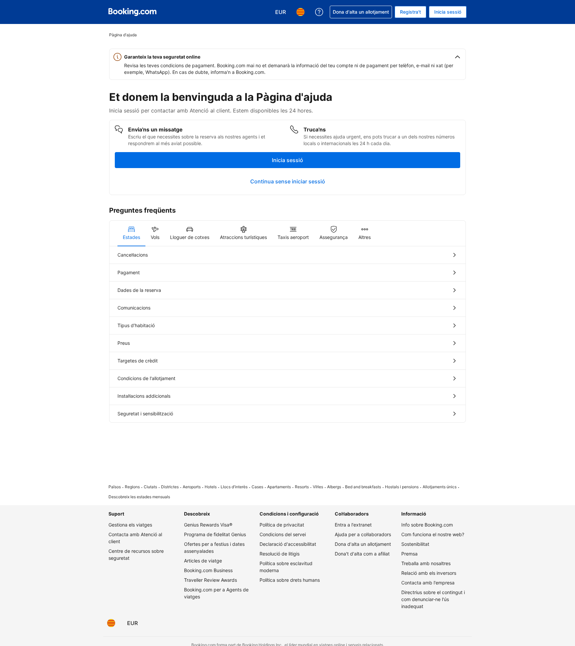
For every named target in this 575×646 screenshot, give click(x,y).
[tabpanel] (287, 334)
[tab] (131, 233)
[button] (287, 57)
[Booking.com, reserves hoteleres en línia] (132, 12)
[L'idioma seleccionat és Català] (111, 623)
